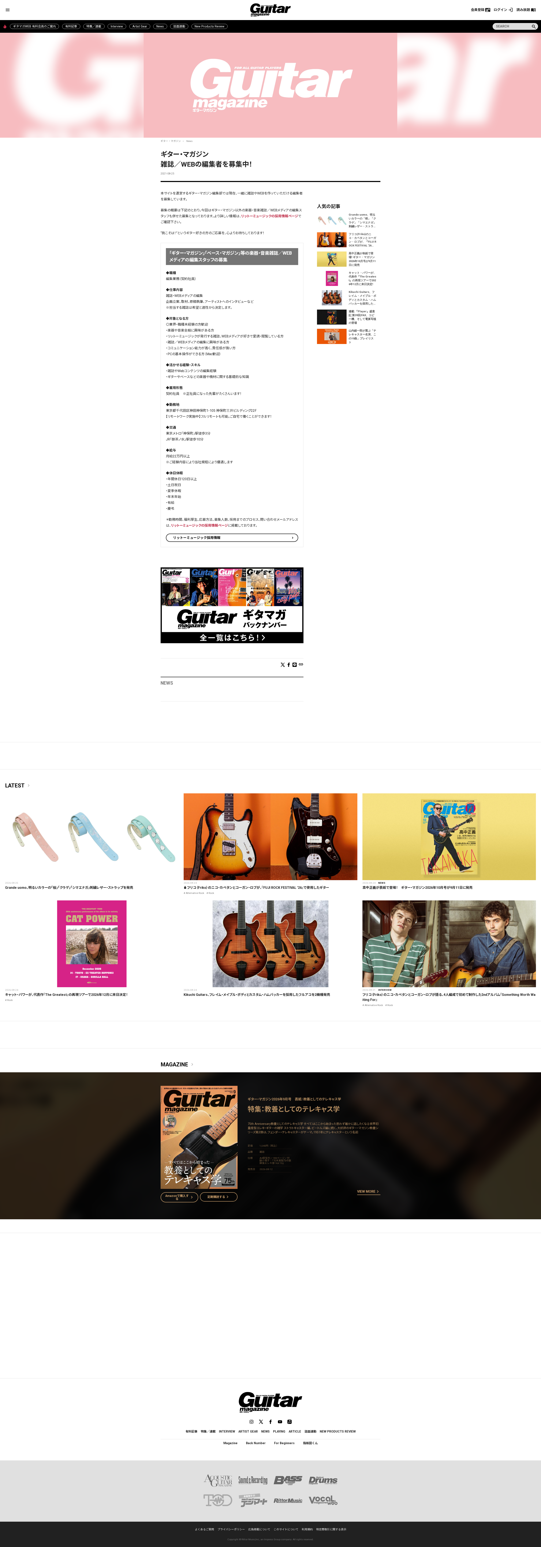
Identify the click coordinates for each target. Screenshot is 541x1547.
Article (295, 1431)
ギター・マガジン (171, 141)
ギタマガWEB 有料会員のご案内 (34, 26)
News (160, 26)
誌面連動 (179, 26)
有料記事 (71, 26)
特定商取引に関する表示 (331, 1529)
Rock (211, 893)
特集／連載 (93, 26)
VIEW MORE (368, 1192)
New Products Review (209, 26)
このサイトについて (286, 1529)
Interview (117, 26)
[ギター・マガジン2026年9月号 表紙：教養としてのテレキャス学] (199, 1186)
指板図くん (310, 1443)
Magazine (178, 1064)
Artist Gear (140, 26)
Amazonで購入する (180, 1197)
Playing (279, 1431)
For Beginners (284, 1443)
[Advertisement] (270, 1276)
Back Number (256, 1443)
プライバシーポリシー (231, 1529)
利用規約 (307, 1529)
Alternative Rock (195, 893)
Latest (18, 785)
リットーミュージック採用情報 (196, 538)
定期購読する (218, 1197)
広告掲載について (259, 1529)
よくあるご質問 (204, 1529)
